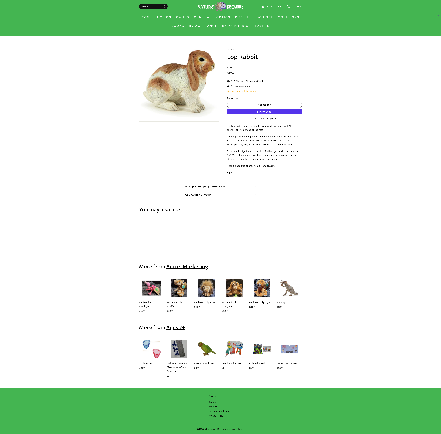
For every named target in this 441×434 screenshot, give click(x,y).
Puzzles (243, 17)
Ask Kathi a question (198, 194)
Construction (156, 17)
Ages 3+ (175, 327)
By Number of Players (246, 25)
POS (219, 429)
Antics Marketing (187, 266)
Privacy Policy (215, 416)
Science (265, 17)
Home (229, 49)
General (203, 17)
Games (182, 17)
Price (230, 67)
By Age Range (203, 25)
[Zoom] (179, 81)
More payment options (265, 118)
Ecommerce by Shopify (234, 429)
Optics (223, 17)
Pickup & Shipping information (205, 186)
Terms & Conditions (218, 411)
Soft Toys (289, 17)
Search (212, 402)
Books (177, 25)
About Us (213, 406)
